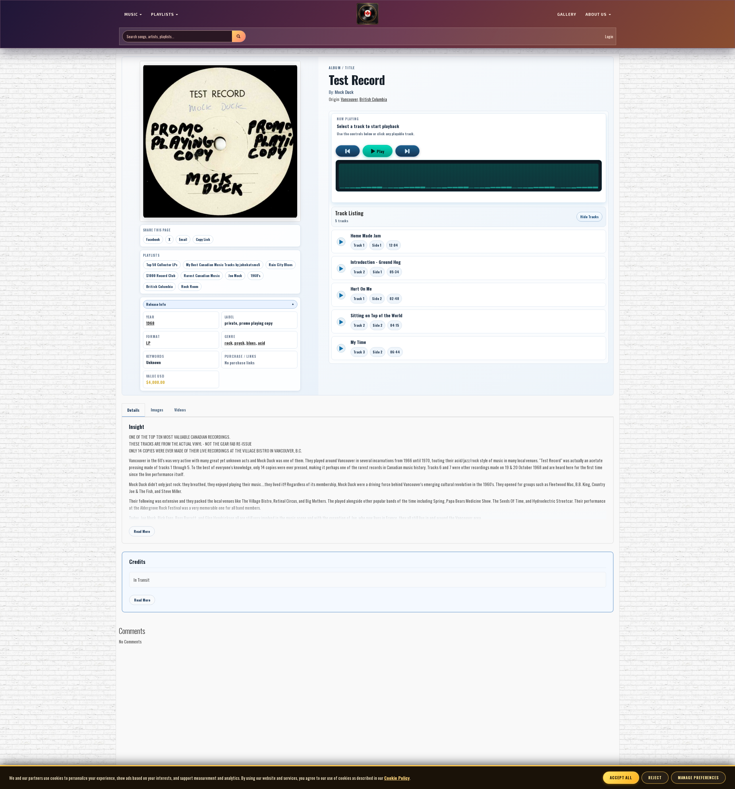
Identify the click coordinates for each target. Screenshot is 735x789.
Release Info (220, 304)
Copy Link (203, 239)
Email (183, 239)
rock (228, 342)
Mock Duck (344, 91)
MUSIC (131, 14)
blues (251, 342)
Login (609, 36)
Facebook (153, 239)
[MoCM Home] (367, 14)
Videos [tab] (180, 410)
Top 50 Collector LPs (161, 264)
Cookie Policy (397, 778)
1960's (255, 275)
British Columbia (159, 286)
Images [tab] (157, 410)
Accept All (621, 777)
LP (148, 342)
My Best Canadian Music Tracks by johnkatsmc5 (223, 264)
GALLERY (566, 14)
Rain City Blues (281, 264)
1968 (150, 323)
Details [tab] (133, 410)
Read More (142, 531)
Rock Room (189, 286)
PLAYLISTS (163, 14)
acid (261, 342)
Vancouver (349, 99)
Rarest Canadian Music (202, 275)
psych (239, 342)
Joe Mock (235, 275)
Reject (655, 777)
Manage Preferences (698, 777)
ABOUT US (596, 14)
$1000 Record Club (160, 275)
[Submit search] (238, 36)
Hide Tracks (589, 216)
